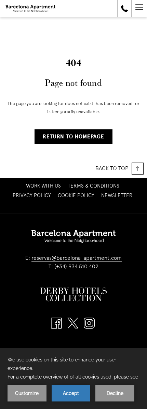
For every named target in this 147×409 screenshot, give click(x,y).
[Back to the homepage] (30, 8)
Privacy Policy (32, 195)
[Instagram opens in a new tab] (89, 323)
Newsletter (117, 195)
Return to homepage (73, 137)
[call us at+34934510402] (124, 8)
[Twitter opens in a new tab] (72, 323)
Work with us (44, 186)
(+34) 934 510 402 (76, 267)
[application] (73, 378)
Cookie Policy (76, 195)
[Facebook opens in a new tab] (56, 323)
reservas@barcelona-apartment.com (76, 258)
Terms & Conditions (93, 186)
